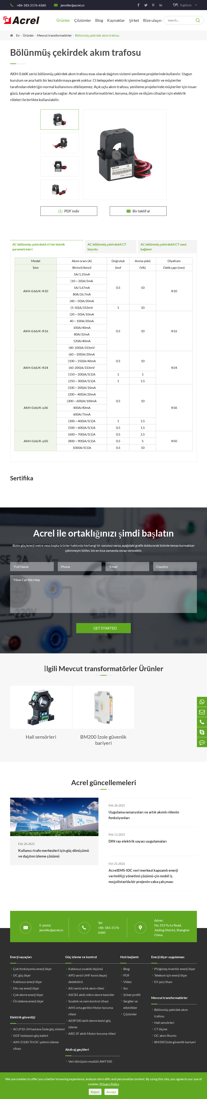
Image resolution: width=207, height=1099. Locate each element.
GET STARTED (103, 628)
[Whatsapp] (202, 702)
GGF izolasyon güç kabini (30, 1035)
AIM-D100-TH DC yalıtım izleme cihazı (36, 1045)
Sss (125, 988)
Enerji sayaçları (21, 957)
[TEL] (202, 722)
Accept (111, 1092)
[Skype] (202, 732)
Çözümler (82, 20)
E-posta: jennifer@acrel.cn (51, 927)
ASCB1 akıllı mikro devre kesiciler (91, 995)
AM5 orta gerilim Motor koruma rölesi (90, 1011)
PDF (126, 975)
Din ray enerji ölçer (26, 988)
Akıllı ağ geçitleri (77, 1049)
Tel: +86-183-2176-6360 (109, 927)
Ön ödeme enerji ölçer (28, 1001)
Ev (18, 35)
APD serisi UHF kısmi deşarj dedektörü (87, 978)
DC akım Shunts (165, 1035)
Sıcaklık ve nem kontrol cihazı (88, 1001)
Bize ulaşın (152, 20)
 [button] (14, 715)
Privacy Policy (109, 1084)
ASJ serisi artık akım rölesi (86, 988)
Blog (99, 20)
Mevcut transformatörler (54, 35)
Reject (95, 1092)
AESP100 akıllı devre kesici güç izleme (89, 1024)
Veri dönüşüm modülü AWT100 (90, 1061)
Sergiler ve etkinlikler (130, 1004)
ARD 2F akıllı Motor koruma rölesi (92, 1033)
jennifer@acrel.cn (72, 5)
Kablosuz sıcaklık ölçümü (85, 969)
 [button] (59, 109)
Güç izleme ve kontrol (81, 957)
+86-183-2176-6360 (31, 5)
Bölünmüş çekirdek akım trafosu (97, 35)
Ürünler (63, 20)
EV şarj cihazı (163, 982)
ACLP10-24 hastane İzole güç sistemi (39, 1029)
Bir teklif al (138, 211)
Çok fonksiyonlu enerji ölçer (32, 969)
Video (127, 982)
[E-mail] (202, 712)
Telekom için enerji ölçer (170, 975)
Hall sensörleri (164, 1022)
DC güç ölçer (22, 975)
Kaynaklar (116, 20)
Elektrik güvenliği (22, 1017)
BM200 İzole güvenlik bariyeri (175, 1042)
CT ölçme (160, 1029)
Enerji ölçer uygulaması (167, 957)
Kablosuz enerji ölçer (27, 982)
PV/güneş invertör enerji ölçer (174, 969)
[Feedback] (202, 742)
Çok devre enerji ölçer (28, 995)
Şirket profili (131, 995)
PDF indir (68, 211)
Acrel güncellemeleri (103, 782)
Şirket (134, 20)
